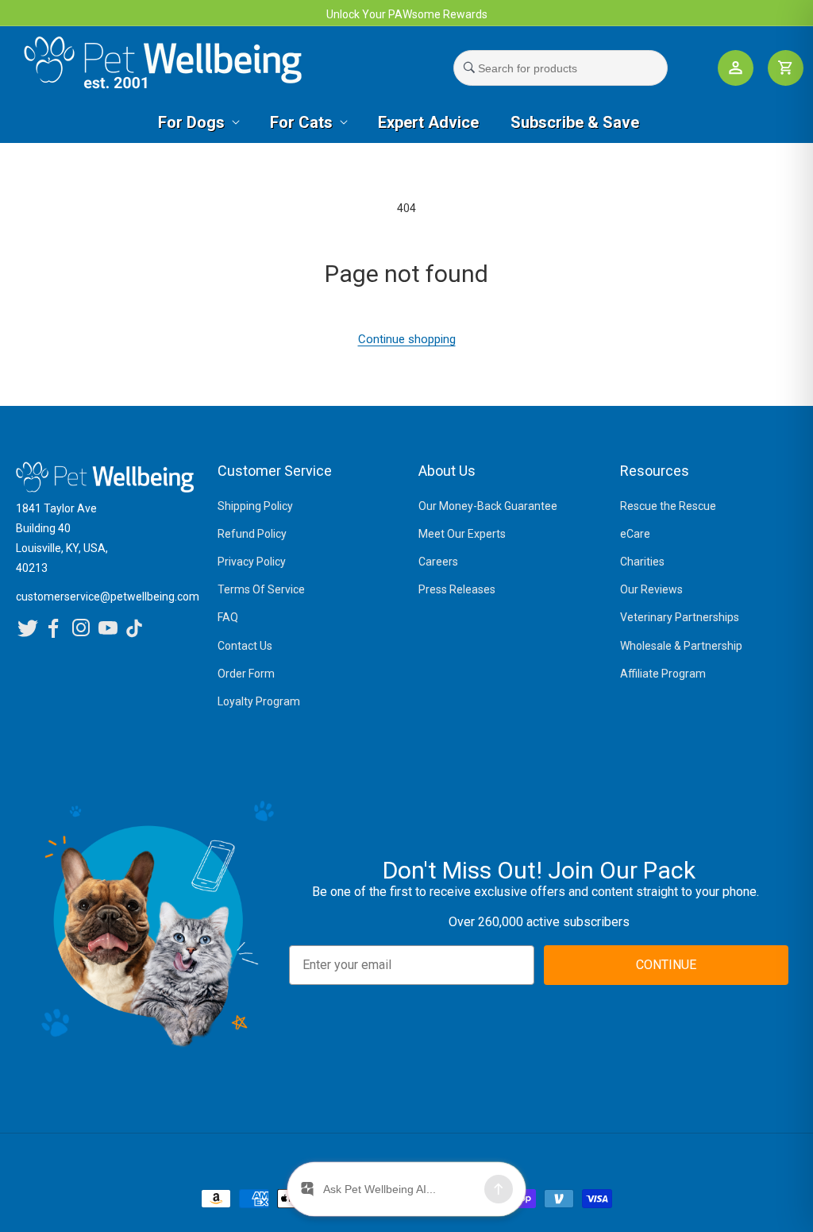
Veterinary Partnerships (679, 617)
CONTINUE (666, 964)
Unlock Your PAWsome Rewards (406, 14)
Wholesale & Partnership (681, 645)
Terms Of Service (261, 589)
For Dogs (191, 122)
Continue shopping (407, 339)
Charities (642, 561)
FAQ (228, 617)
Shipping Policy (255, 506)
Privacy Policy (252, 561)
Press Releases (456, 589)
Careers (438, 561)
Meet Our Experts (462, 533)
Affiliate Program (663, 673)
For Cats (301, 122)
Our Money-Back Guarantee (487, 506)
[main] (406, 274)
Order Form (246, 673)
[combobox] (560, 68)
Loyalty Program (259, 701)
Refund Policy (252, 533)
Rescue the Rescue (668, 506)
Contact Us (245, 645)
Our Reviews (651, 589)
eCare (635, 533)
